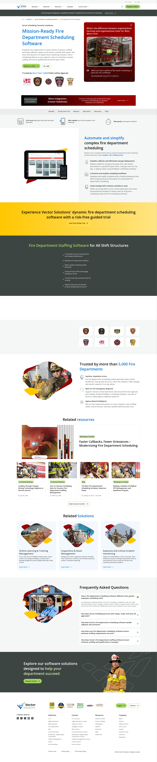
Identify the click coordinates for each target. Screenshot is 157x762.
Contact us (122, 734)
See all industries (53, 744)
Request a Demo (31, 681)
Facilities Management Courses (81, 739)
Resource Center (100, 719)
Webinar (97, 726)
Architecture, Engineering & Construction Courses (80, 735)
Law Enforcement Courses (79, 732)
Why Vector (87, 111)
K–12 (49, 719)
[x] (25, 718)
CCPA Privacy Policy (80, 751)
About (120, 719)
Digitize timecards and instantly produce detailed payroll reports (76, 286)
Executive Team (123, 732)
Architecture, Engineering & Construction (56, 735)
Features (76, 111)
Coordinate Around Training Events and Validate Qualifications (77, 255)
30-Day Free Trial (64, 111)
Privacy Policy (65, 751)
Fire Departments (53, 726)
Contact (129, 2)
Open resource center (77, 504)
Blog (96, 732)
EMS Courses (76, 729)
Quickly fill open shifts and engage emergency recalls (76, 272)
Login (138, 2)
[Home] (22, 19)
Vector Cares (122, 726)
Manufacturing (52, 724)
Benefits (51, 111)
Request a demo (132, 7)
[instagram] (32, 718)
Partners (121, 721)
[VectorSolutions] (23, 7)
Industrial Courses (77, 724)
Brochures (98, 729)
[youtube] (29, 718)
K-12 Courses (76, 719)
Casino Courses (76, 742)
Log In (120, 706)
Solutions (29, 19)
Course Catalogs (100, 721)
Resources (97, 111)
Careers (121, 729)
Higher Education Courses (79, 721)
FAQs (106, 111)
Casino (50, 742)
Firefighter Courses (77, 726)
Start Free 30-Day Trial (77, 223)
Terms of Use (52, 751)
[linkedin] (18, 718)
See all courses (76, 744)
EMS (49, 729)
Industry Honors (123, 724)
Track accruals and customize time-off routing (78, 279)
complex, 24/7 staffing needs (112, 155)
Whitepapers (99, 724)
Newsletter (122, 737)
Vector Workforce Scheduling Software (46, 19)
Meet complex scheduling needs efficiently (75, 266)
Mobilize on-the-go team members (77, 261)
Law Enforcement (53, 732)
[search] (122, 7)
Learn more (109, 13)
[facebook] (21, 718)
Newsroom (98, 734)
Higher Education (53, 721)
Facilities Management (54, 739)
